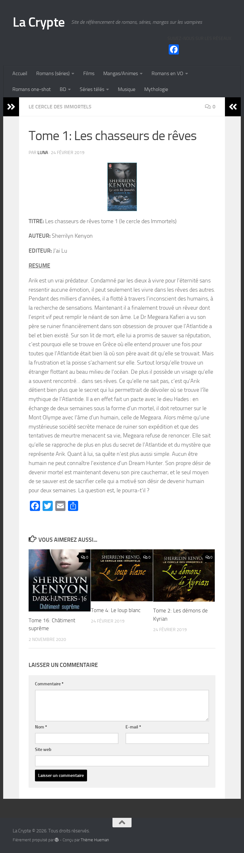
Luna (42, 152)
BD (63, 89)
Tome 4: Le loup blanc (115, 610)
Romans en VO (167, 73)
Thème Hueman (95, 839)
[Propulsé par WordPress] (57, 840)
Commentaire (49, 684)
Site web (43, 749)
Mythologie (156, 89)
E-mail (133, 727)
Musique (126, 89)
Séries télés (92, 89)
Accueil (19, 73)
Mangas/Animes (120, 73)
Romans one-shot (31, 89)
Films (88, 73)
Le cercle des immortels (60, 107)
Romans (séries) (53, 73)
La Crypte (39, 22)
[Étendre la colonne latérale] (11, 106)
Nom (41, 727)
